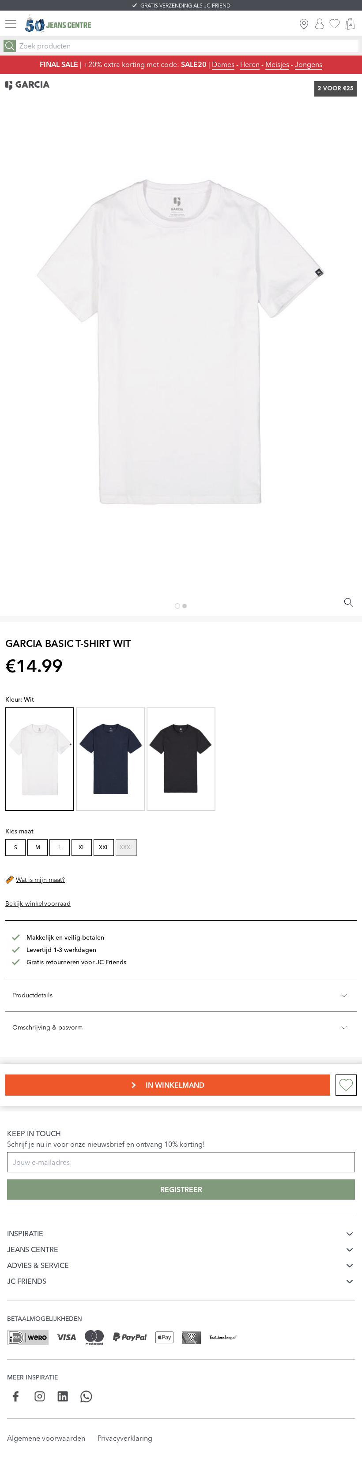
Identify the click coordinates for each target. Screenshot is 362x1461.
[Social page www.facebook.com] (16, 1396)
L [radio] (59, 847)
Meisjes (277, 64)
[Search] (10, 46)
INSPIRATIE (25, 1233)
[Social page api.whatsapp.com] (86, 1396)
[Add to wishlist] (346, 1085)
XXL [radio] (104, 847)
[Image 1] (177, 606)
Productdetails (32, 995)
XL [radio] (82, 847)
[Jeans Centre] (58, 24)
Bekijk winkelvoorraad (38, 903)
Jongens (308, 64)
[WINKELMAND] (350, 24)
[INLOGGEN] (319, 24)
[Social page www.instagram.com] (39, 1396)
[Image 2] (184, 606)
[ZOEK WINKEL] (304, 24)
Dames (223, 64)
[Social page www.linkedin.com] (63, 1396)
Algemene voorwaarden (46, 1438)
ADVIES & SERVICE (38, 1265)
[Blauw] (110, 759)
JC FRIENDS (26, 1281)
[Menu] (10, 23)
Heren (250, 64)
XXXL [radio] (126, 847)
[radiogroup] (180, 848)
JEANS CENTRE (32, 1249)
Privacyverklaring (125, 1438)
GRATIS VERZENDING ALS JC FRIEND (185, 5)
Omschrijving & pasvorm (47, 1027)
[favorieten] (334, 24)
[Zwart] (181, 759)
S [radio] (15, 847)
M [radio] (37, 847)
